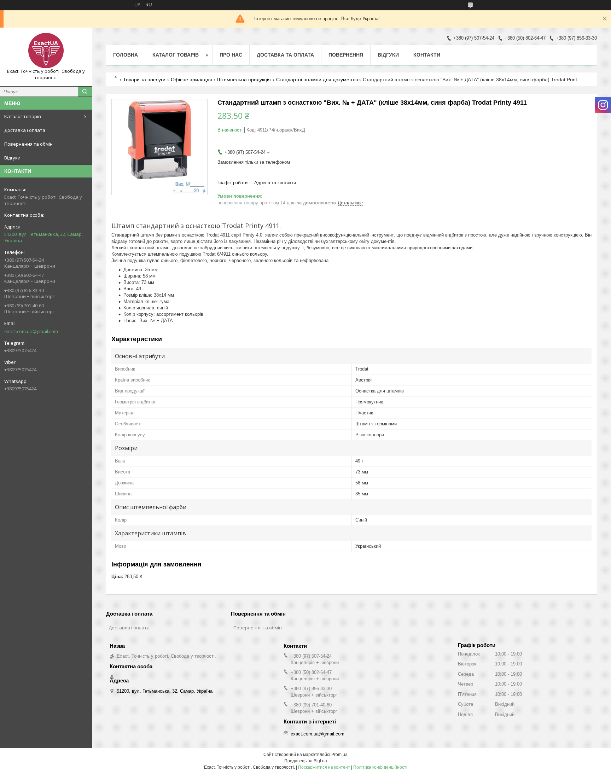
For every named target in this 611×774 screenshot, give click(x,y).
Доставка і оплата (24, 130)
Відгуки (12, 158)
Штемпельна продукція (244, 79)
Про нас (231, 55)
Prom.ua (339, 754)
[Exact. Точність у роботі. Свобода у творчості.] (46, 50)
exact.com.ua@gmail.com (31, 331)
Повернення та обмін (28, 144)
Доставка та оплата (285, 55)
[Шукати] (85, 91)
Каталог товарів (22, 116)
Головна (125, 55)
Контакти (426, 55)
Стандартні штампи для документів (317, 79)
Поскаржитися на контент (324, 767)
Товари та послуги (144, 79)
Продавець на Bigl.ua (305, 760)
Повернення (345, 55)
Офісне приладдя (191, 79)
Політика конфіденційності (380, 767)
